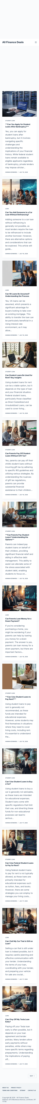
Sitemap (22, 1090)
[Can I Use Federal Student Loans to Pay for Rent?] (19, 842)
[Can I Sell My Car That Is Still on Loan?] (19, 921)
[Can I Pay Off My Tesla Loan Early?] (19, 999)
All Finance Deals (13, 42)
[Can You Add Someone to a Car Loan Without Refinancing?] (19, 192)
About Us (5, 1087)
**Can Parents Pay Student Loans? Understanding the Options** (17, 537)
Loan (7, 208)
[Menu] (36, 42)
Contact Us (32, 1090)
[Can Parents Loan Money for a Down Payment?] (19, 598)
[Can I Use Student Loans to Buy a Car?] (19, 761)
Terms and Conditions (9, 1090)
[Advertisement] (19, 19)
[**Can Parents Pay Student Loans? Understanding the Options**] (19, 514)
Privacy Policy (16, 1087)
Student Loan (10, 120)
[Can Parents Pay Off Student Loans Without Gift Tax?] (19, 433)
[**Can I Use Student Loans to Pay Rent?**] (19, 676)
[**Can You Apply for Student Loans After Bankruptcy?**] (19, 104)
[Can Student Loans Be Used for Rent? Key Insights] (19, 355)
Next (31, 1076)
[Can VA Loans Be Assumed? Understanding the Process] (19, 273)
